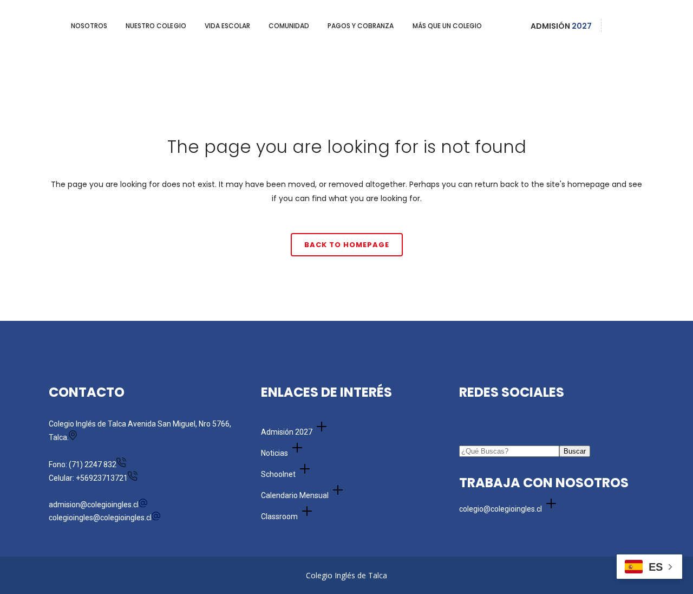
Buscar (575, 451)
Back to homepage (346, 245)
